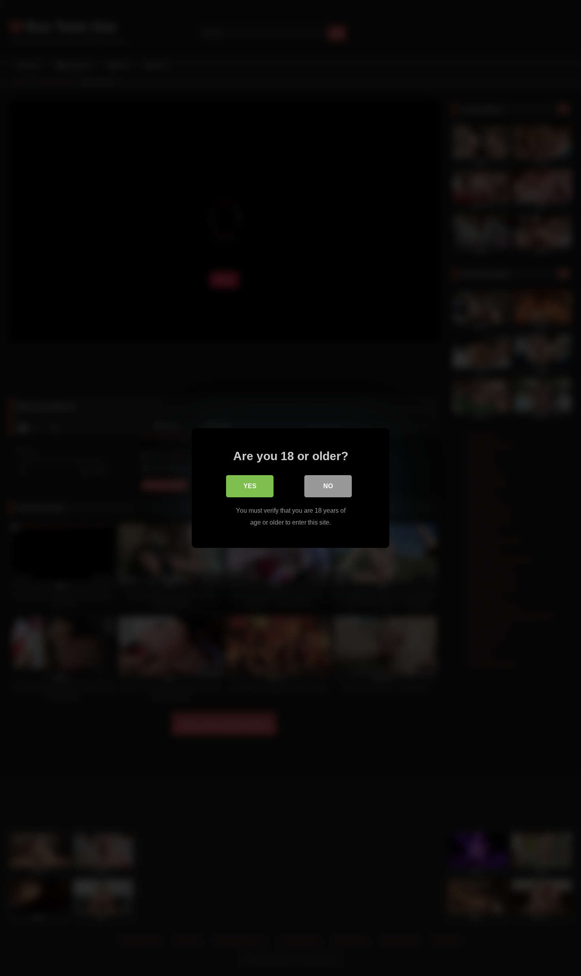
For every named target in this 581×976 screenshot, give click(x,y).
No (328, 486)
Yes (250, 486)
